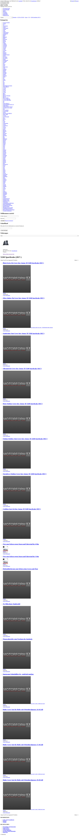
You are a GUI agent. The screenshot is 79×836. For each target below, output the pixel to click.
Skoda (4, 170)
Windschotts (5, 201)
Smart (4, 172)
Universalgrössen (6, 198)
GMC (4, 68)
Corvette (4, 50)
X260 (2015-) (5, 105)
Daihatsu (4, 53)
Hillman (4, 70)
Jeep (4, 117)
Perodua (4, 152)
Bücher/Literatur (6, 206)
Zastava (4, 197)
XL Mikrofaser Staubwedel (11, 604)
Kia (3, 120)
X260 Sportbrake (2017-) (36, 17)
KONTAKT (5, 14)
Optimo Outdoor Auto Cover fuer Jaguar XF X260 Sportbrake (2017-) (25, 439)
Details (4, 293)
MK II (4, 94)
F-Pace (4, 91)
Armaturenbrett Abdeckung (8, 203)
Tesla (4, 183)
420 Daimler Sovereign (7, 85)
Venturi (4, 188)
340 (3, 83)
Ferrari (4, 62)
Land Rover (5, 125)
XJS (4, 108)
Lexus (4, 126)
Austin (4, 31)
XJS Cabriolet (5, 110)
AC (3, 24)
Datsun (4, 55)
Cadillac (4, 43)
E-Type (4, 90)
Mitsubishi (5, 138)
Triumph (4, 186)
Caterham (5, 44)
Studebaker (5, 176)
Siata (4, 168)
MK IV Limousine (6, 95)
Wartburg (5, 192)
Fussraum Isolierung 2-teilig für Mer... (11, 247)
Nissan (4, 143)
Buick (4, 42)
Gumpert (4, 69)
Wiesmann (5, 193)
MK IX (4, 96)
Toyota (4, 184)
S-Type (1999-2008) (7, 100)
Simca (4, 169)
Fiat (3, 63)
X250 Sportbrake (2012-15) (8, 104)
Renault (4, 162)
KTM (4, 121)
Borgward (5, 39)
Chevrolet (5, 45)
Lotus (4, 128)
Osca (4, 148)
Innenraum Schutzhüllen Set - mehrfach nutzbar (18, 674)
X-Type (4, 115)
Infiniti (4, 74)
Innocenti (5, 75)
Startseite (14, 17)
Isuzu (4, 79)
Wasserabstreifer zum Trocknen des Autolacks (17, 639)
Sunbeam (5, 179)
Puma (4, 158)
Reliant (4, 161)
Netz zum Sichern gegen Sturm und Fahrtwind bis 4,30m (21, 544)
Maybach (5, 133)
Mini (4, 137)
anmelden (20, 1)
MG (4, 136)
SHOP (4, 10)
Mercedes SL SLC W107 (8, 207)
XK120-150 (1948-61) (7, 113)
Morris (4, 141)
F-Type (4, 92)
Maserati (4, 131)
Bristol (4, 40)
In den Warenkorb (6, 295)
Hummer (4, 72)
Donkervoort (5, 60)
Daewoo (4, 52)
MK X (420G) (6, 97)
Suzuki (4, 180)
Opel (4, 147)
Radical (4, 159)
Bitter (4, 35)
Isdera (4, 76)
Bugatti (4, 41)
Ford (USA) (5, 66)
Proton (4, 157)
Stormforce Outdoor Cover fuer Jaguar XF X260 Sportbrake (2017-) (24, 474)
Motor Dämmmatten (7, 204)
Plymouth (5, 155)
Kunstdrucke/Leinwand (7, 205)
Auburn (4, 29)
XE (3, 101)
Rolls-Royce (5, 164)
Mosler (4, 142)
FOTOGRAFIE (6, 9)
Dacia (4, 51)
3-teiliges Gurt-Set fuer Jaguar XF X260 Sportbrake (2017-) (22, 509)
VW (4, 189)
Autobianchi (5, 33)
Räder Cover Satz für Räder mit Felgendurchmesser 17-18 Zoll (23, 744)
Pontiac (4, 154)
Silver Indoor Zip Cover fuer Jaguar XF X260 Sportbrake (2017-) (23, 298)
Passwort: (2, 218)
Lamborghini (5, 123)
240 (3, 82)
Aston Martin (5, 28)
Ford (4, 65)
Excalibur (5, 61)
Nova (4, 145)
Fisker (4, 64)
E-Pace (4, 89)
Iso (3, 77)
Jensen (4, 118)
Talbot (4, 182)
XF (29, 17)
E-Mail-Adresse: (3, 216)
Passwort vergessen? (9, 220)
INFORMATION (6, 8)
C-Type (4, 87)
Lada (4, 122)
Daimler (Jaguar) (6, 54)
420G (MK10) (6, 86)
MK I (4, 93)
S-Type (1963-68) (6, 99)
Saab (4, 166)
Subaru (4, 178)
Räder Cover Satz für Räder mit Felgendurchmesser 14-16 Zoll (23, 709)
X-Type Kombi (6, 116)
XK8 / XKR (5, 114)
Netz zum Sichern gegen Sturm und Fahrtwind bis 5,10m (21, 556)
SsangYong (5, 174)
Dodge (4, 59)
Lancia (4, 124)
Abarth (4, 23)
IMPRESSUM (6, 15)
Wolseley (5, 196)
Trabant (4, 185)
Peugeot (4, 153)
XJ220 (4, 112)
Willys (4, 195)
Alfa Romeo (5, 25)
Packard (4, 149)
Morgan (4, 139)
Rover (4, 165)
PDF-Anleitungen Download (8, 209)
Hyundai (4, 73)
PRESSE (5, 11)
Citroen (4, 48)
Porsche (4, 156)
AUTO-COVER (20, 17)
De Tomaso (5, 58)
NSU (4, 146)
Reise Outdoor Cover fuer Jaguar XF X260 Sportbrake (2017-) (23, 403)
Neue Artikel (4, 238)
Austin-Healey (6, 32)
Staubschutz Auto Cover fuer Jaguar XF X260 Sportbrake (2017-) (23, 333)
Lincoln (4, 127)
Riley (4, 163)
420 (3, 84)
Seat (4, 167)
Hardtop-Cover (6, 199)
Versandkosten (14, 250)
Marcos (4, 130)
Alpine (4, 27)
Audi (4, 30)
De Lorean (5, 56)
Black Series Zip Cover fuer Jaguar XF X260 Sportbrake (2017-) (23, 263)
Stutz (4, 177)
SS (3, 81)
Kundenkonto (33, 1)
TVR (4, 187)
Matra (4, 132)
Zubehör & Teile (6, 200)
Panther (4, 151)
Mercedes (5, 135)
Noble (4, 144)
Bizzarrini (5, 37)
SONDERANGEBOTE (8, 208)
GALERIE (5, 13)
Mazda (4, 134)
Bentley (4, 34)
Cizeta (4, 49)
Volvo (4, 190)
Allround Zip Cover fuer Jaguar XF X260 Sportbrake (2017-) (22, 368)
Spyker (4, 173)
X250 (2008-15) (6, 103)
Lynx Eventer (5, 111)
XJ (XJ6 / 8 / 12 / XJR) (7, 107)
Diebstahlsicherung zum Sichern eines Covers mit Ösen (20, 569)
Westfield (5, 194)
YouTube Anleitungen (7, 210)
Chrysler (4, 46)
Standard (4, 175)
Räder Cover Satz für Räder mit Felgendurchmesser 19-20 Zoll (23, 780)
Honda (4, 71)
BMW (4, 38)
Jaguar (26, 17)
